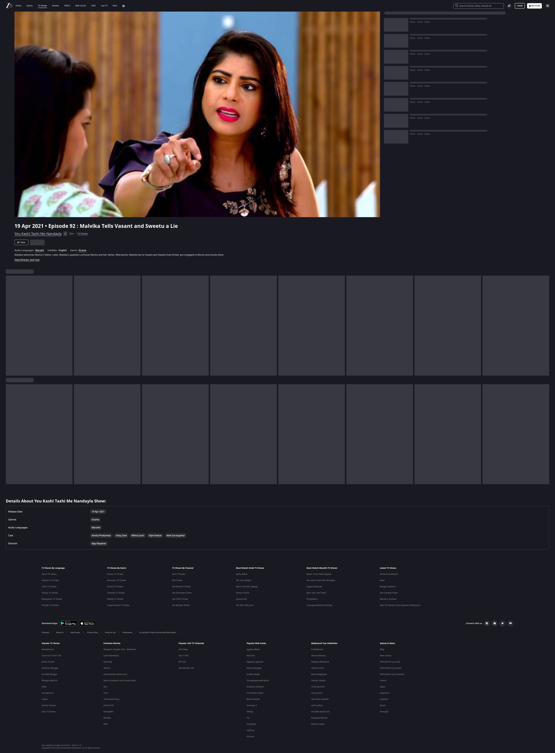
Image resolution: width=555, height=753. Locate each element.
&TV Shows (177, 580)
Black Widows (253, 699)
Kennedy (107, 661)
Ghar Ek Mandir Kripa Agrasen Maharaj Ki (400, 605)
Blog (382, 649)
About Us (60, 632)
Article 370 (108, 705)
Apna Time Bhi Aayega (247, 586)
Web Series (80, 6)
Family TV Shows (115, 586)
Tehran (106, 668)
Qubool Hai (241, 599)
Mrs (105, 686)
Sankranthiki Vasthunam (115, 674)
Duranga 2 (252, 705)
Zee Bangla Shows (181, 605)
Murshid (251, 655)
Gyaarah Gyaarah (255, 661)
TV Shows (42, 6)
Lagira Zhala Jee (314, 586)
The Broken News (255, 693)
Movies (55, 6)
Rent (115, 6)
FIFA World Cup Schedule (392, 674)
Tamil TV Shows (49, 586)
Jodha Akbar (242, 574)
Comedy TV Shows (116, 592)
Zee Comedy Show (388, 592)
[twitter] (502, 623)
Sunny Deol (316, 693)
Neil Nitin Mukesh (320, 699)
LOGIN (520, 5)
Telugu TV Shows (50, 592)
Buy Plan (535, 5)
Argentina (385, 693)
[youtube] (510, 623)
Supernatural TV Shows (118, 605)
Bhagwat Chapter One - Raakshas (119, 649)
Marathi (39, 250)
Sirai (105, 693)
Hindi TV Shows (49, 574)
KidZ (93, 6)
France (383, 680)
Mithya (250, 711)
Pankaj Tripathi (318, 680)
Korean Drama (49, 705)
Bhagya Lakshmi (388, 586)
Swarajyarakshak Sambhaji (319, 605)
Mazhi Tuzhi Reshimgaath (319, 574)
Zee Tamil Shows (180, 599)
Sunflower (251, 724)
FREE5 (67, 6)
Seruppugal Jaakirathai (258, 680)
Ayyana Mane (253, 649)
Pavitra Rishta (242, 592)
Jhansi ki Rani (48, 661)
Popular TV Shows (51, 643)
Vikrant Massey (318, 655)
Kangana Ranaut (319, 717)
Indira (45, 699)
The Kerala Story (111, 699)
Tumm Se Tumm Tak (51, 655)
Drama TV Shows (115, 574)
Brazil (382, 705)
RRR (105, 724)
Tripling (250, 730)
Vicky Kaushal (317, 686)
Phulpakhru (312, 599)
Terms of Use (110, 632)
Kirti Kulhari (317, 705)
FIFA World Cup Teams (391, 668)
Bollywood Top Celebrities (324, 643)
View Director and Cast (27, 260)
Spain (382, 686)
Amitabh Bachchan (320, 711)
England (384, 699)
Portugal (384, 711)
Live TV (104, 6)
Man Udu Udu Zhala (316, 592)
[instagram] (495, 623)
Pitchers (250, 736)
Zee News (183, 649)
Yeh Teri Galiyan (243, 580)
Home (18, 6)
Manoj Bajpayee (319, 674)
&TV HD (182, 661)
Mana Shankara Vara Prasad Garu (119, 680)
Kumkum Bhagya (50, 668)
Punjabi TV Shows (50, 605)
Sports (29, 6)
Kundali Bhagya (49, 674)
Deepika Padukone (320, 661)
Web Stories (385, 655)
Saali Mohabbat (111, 655)
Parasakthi (108, 711)
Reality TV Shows (115, 599)
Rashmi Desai (317, 724)
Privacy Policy (92, 632)
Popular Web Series (256, 643)
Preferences (127, 632)
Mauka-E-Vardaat (388, 599)
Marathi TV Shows (50, 580)
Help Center (75, 632)
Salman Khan (317, 668)
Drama (82, 250)
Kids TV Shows (49, 711)
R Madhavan (317, 649)
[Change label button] (509, 6)
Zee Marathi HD (186, 668)
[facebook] (487, 623)
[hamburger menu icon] (547, 5)
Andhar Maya (253, 674)
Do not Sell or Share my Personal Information (157, 632)
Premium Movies (111, 643)
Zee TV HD (183, 655)
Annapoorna (48, 693)
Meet (382, 580)
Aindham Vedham (255, 686)
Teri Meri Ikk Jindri (245, 605)
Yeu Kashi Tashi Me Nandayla (38, 233)
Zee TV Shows (178, 574)
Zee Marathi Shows (181, 586)
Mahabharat (48, 649)
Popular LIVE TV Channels (191, 643)
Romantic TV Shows (116, 580)
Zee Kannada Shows (182, 592)
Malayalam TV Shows (52, 599)
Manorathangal (254, 668)
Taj (248, 717)
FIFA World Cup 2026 (390, 661)
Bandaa (107, 717)
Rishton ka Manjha (389, 574)
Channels (45, 632)
